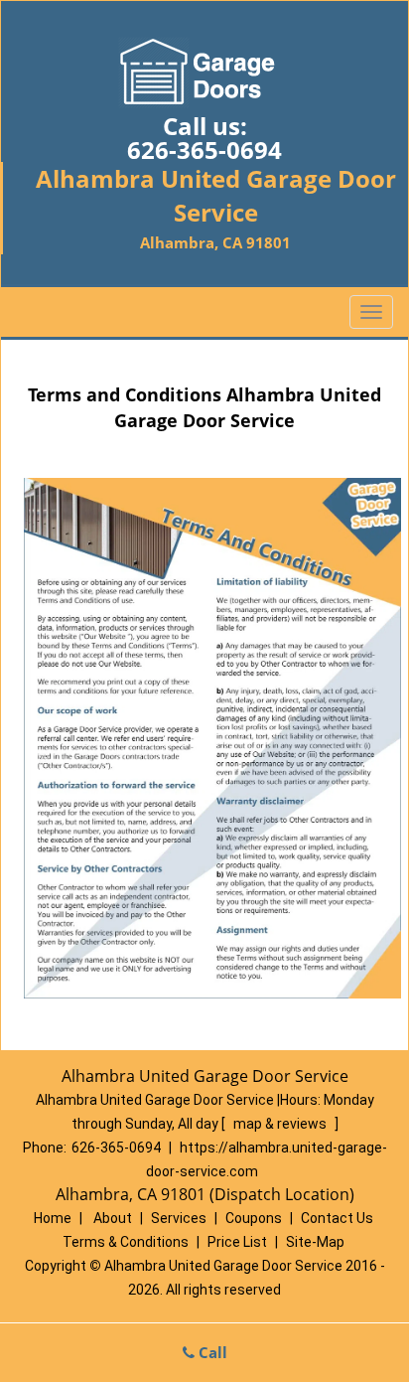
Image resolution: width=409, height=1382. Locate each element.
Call (211, 1352)
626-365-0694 (204, 149)
